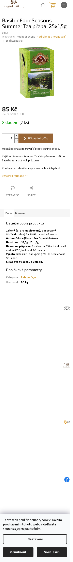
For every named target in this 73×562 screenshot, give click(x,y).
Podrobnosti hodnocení (51, 37)
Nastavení (35, 539)
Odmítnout (18, 552)
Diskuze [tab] (20, 213)
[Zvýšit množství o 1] (16, 136)
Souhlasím (52, 552)
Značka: (14, 41)
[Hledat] (43, 5)
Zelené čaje (28, 277)
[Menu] (64, 5)
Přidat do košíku (38, 138)
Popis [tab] (8, 213)
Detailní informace (13, 176)
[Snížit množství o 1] (16, 140)
